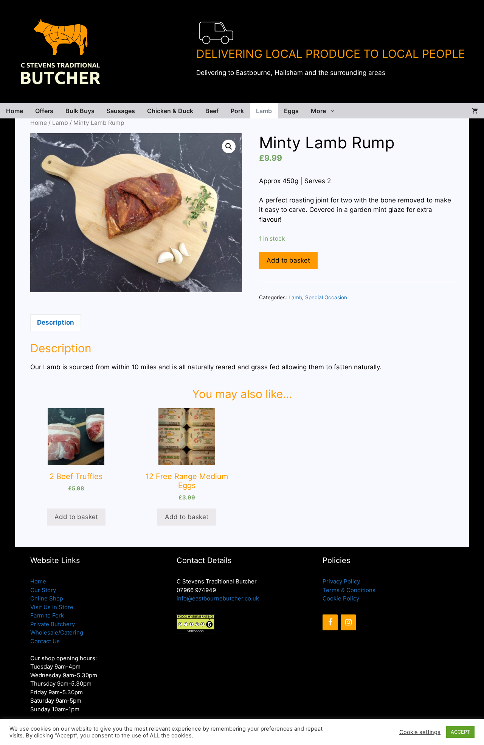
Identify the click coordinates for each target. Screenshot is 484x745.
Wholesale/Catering (56, 632)
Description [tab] (55, 322)
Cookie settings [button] (420, 732)
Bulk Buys (80, 111)
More (318, 111)
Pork (237, 111)
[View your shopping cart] (475, 110)
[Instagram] (348, 622)
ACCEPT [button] (460, 732)
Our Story (43, 590)
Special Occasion (326, 297)
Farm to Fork (47, 615)
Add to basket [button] (76, 517)
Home (14, 111)
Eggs (291, 111)
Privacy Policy (341, 581)
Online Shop (46, 598)
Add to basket (288, 260)
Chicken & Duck (170, 111)
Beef (212, 111)
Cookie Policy (341, 598)
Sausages (121, 111)
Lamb (264, 111)
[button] (229, 146)
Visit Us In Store (51, 607)
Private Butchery (52, 624)
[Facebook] (330, 622)
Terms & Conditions (349, 590)
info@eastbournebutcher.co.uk (218, 598)
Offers (44, 111)
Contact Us (45, 641)
